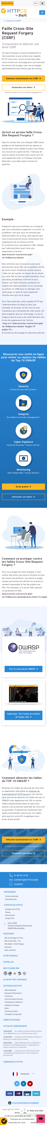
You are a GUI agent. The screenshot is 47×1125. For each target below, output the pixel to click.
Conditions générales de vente (17, 1116)
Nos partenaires (11, 899)
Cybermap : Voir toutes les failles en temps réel (24, 715)
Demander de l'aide (16, 1123)
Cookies (34, 1123)
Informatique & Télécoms (14, 1002)
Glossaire (8, 947)
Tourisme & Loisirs (11, 1011)
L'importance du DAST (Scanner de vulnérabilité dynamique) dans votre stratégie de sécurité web (21, 1053)
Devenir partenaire (11, 896)
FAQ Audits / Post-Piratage (14, 944)
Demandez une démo (22, 87)
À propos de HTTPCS (12, 909)
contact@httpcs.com (26, 880)
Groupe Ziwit (9, 918)
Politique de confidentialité (22, 1119)
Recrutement (10, 915)
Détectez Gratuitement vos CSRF (22, 78)
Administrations (10, 990)
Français (25, 1074)
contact (18, 884)
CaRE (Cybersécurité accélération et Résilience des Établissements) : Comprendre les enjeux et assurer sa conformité (22, 1045)
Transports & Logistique (13, 1014)
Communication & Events (14, 999)
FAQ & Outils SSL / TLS (12, 941)
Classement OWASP (13, 21)
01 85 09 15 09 (21, 875)
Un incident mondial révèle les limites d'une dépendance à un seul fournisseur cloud (22, 1032)
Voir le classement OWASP (22, 669)
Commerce (9, 996)
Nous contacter (10, 950)
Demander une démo (22, 497)
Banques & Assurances (13, 993)
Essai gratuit (22, 487)
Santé (7, 1008)
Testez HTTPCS (7, 3)
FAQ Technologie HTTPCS (14, 938)
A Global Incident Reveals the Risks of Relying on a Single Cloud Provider (22, 1038)
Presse (7, 912)
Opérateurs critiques (12, 1005)
